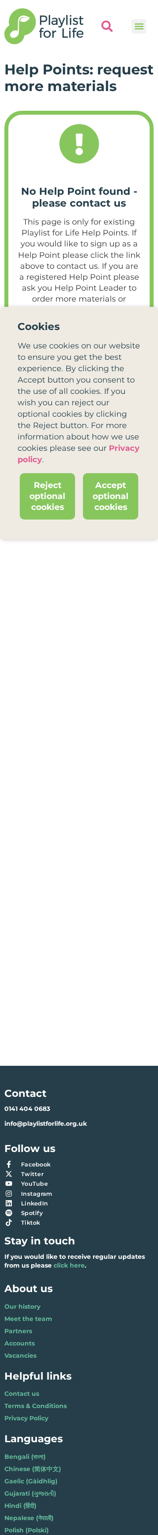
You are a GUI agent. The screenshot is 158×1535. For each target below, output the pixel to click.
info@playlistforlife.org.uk (45, 1124)
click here (69, 1265)
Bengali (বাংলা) (25, 1457)
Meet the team (28, 1319)
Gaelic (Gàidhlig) (30, 1481)
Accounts (19, 1343)
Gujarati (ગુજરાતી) (30, 1493)
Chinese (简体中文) (32, 1469)
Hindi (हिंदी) (20, 1506)
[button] (139, 26)
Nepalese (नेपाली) (29, 1518)
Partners (18, 1331)
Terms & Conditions (35, 1406)
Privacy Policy (26, 1418)
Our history (22, 1306)
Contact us (21, 1394)
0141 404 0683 (27, 1109)
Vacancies (20, 1355)
